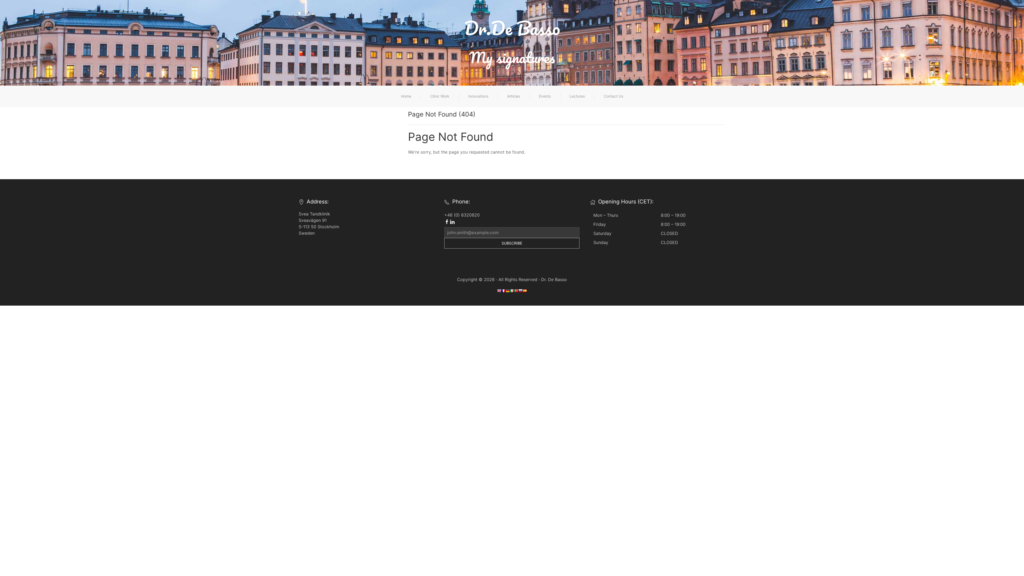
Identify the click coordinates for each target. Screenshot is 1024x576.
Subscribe (512, 243)
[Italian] (512, 292)
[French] (503, 292)
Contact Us (613, 96)
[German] (508, 292)
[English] (499, 292)
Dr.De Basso (512, 28)
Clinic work (439, 96)
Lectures (577, 96)
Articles (513, 96)
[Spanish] (525, 292)
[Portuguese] (516, 292)
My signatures (512, 57)
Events (545, 96)
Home (406, 96)
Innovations (478, 96)
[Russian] (520, 292)
